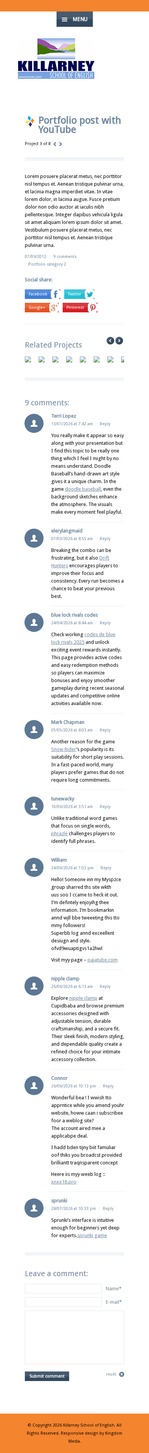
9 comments (65, 256)
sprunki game (92, 1235)
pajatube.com (102, 960)
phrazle (59, 833)
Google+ (37, 307)
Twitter (74, 294)
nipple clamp (83, 998)
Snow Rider (63, 749)
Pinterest (75, 307)
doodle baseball (83, 489)
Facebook (38, 294)
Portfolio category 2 (47, 264)
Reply (105, 423)
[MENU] (137, 11)
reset (111, 1374)
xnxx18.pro (63, 1182)
